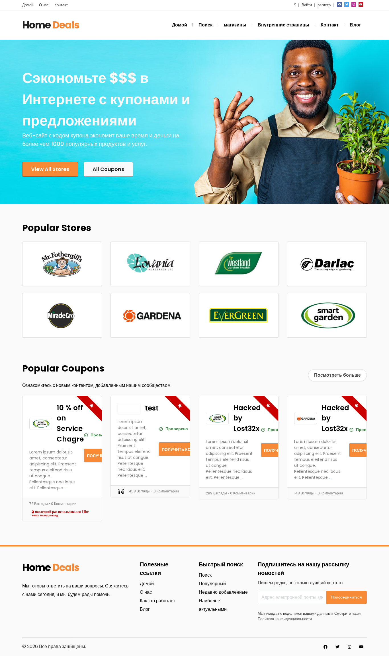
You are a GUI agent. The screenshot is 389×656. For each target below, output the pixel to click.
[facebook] (339, 4)
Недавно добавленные (223, 592)
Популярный (212, 583)
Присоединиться (346, 597)
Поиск (205, 25)
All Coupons (108, 169)
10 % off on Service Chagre (70, 423)
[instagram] (353, 4)
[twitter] (346, 4)
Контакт (61, 5)
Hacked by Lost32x (247, 418)
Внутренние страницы (283, 25)
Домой (27, 5)
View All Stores (50, 169)
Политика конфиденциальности (285, 618)
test (152, 408)
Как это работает (157, 600)
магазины (235, 25)
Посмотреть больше (337, 375)
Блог (355, 25)
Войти (307, 5)
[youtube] (361, 4)
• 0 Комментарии (62, 503)
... (65, 488)
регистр (324, 5)
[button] (295, 5)
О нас (44, 5)
